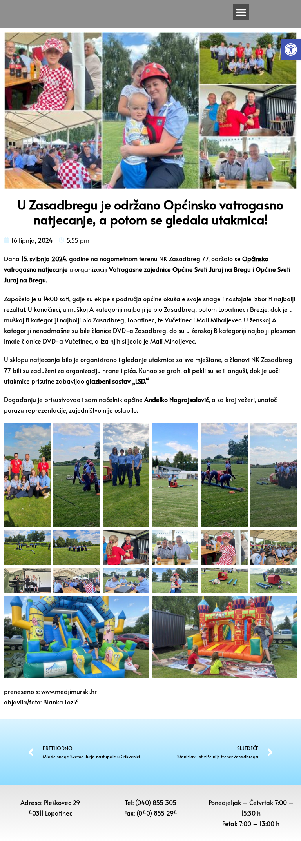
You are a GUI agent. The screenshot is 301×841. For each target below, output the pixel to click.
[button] (291, 49)
